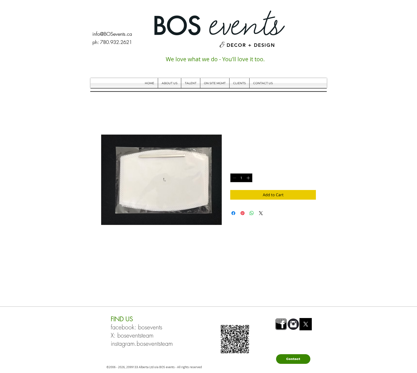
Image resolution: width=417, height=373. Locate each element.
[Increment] (249, 178)
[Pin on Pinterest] (242, 213)
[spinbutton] (241, 178)
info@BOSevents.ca (112, 34)
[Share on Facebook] (233, 213)
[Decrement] (234, 178)
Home (106, 117)
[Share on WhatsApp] (252, 213)
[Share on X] (261, 213)
